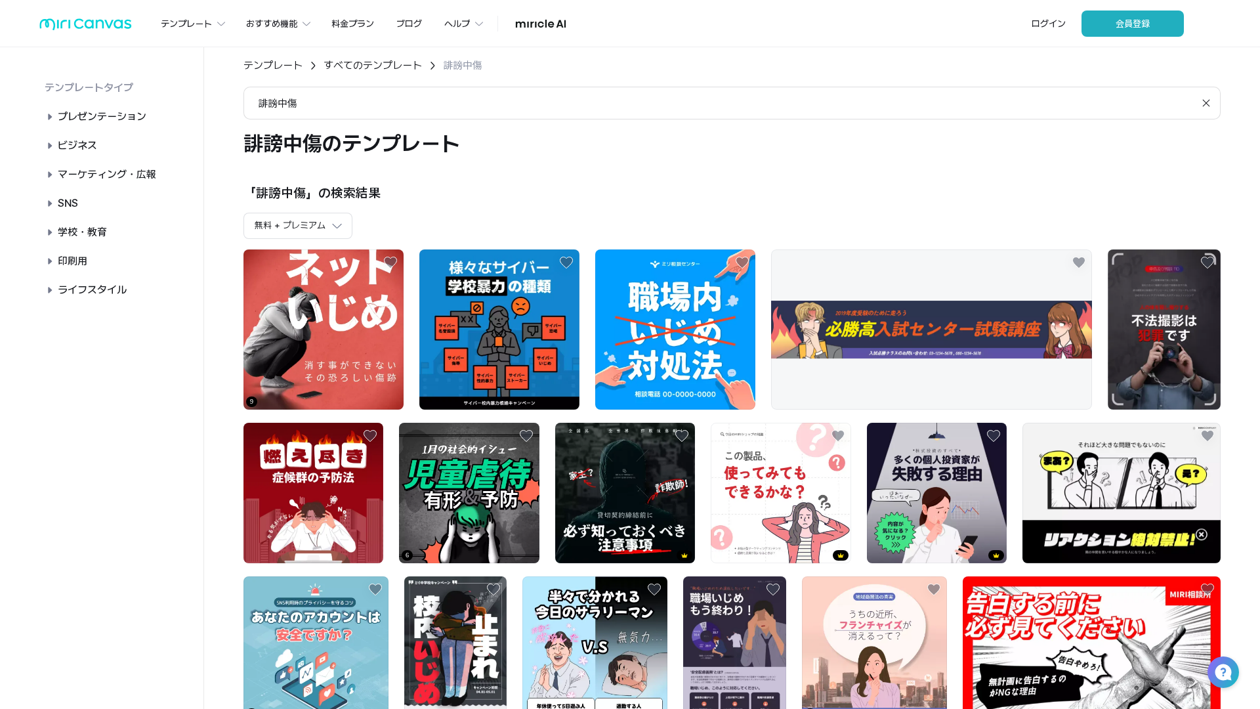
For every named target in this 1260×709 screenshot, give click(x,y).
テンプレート (273, 65)
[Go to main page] (85, 27)
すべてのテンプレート (373, 65)
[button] (1223, 672)
